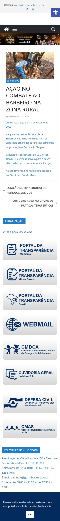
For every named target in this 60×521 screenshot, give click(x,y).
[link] (55, 12)
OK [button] (30, 514)
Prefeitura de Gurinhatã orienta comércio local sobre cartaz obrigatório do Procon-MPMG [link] (31, 6)
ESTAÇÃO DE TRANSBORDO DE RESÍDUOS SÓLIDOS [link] (26, 190)
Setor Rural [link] (13, 81)
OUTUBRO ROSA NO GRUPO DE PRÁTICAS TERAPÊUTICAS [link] (33, 203)
